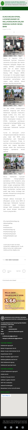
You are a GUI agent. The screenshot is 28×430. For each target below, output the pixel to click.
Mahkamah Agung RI (7, 345)
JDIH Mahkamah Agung (7, 362)
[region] (14, 299)
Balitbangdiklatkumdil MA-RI (9, 359)
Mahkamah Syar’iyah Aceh (8, 365)
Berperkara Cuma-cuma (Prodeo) (10, 388)
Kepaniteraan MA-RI (6, 354)
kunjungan (15, 259)
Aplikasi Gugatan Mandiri (8, 380)
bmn (7, 259)
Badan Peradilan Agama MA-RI (9, 356)
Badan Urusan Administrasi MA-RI (10, 351)
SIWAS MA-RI (4, 374)
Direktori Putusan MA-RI (8, 377)
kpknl (10, 259)
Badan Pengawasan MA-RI (8, 348)
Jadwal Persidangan (6, 385)
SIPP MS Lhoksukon (6, 382)
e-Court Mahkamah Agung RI (9, 371)
